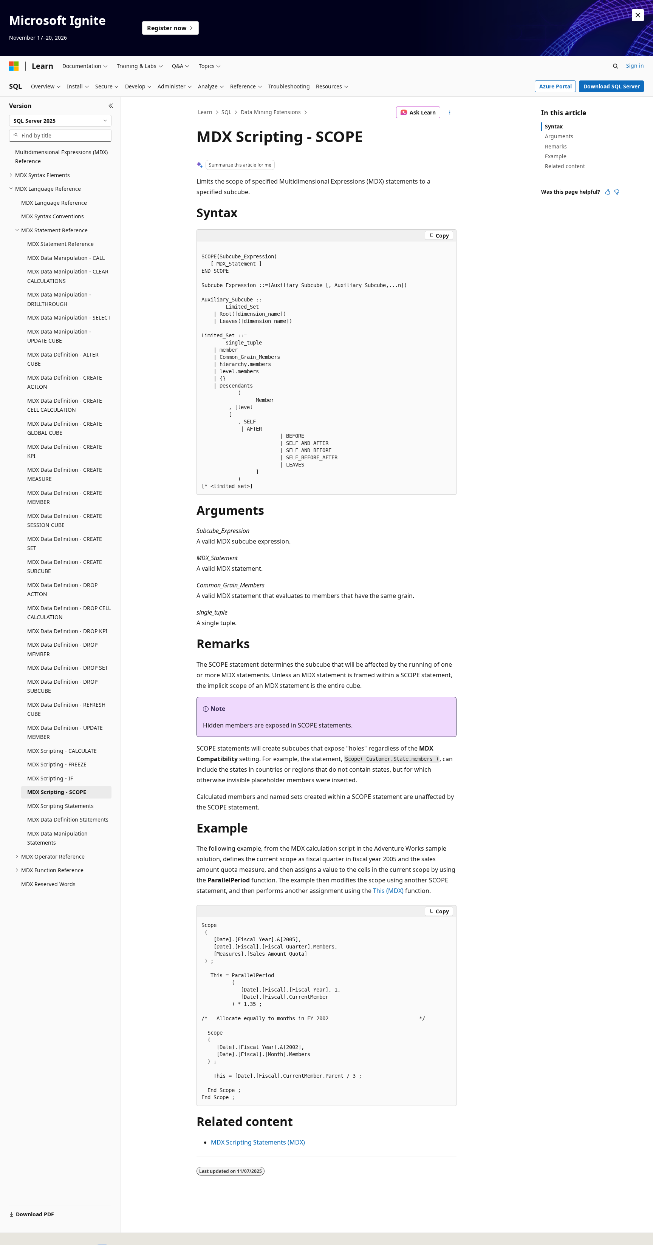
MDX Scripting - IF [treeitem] (50, 778)
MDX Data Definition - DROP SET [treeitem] (67, 667)
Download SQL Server (611, 86)
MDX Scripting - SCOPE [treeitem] (56, 792)
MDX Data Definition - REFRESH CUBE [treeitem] (66, 709)
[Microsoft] (14, 66)
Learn (205, 112)
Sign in (635, 65)
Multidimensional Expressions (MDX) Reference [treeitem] (61, 156)
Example (555, 156)
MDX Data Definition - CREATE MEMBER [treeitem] (64, 497)
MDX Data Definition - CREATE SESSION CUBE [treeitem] (64, 520)
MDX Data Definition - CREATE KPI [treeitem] (64, 451)
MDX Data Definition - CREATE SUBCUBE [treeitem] (64, 566)
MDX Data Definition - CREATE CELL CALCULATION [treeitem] (64, 405)
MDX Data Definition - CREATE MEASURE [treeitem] (64, 474)
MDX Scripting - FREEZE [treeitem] (57, 764)
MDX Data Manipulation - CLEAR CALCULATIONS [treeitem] (67, 276)
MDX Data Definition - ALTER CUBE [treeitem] (63, 359)
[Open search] (615, 66)
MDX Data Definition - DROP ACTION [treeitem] (62, 589)
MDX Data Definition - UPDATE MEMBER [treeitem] (65, 732)
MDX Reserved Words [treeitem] (48, 884)
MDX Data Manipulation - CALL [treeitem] (66, 257)
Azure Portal (555, 86)
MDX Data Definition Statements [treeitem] (67, 819)
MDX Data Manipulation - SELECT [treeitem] (69, 317)
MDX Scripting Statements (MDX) (258, 1142)
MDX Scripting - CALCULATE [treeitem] (62, 750)
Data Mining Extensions (271, 112)
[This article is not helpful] (616, 191)
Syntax (554, 126)
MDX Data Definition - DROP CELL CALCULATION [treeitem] (69, 612)
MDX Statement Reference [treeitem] (60, 243)
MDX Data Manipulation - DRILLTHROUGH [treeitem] (59, 299)
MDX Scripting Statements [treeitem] (60, 805)
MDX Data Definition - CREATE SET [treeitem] (64, 543)
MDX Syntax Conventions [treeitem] (52, 216)
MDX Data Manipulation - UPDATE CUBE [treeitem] (59, 336)
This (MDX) (388, 891)
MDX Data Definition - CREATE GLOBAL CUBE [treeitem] (64, 428)
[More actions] (449, 113)
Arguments (559, 136)
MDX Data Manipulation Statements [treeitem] (57, 838)
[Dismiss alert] (638, 15)
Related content (565, 166)
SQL (226, 112)
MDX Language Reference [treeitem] (54, 202)
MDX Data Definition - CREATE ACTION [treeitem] (64, 382)
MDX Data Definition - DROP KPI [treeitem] (67, 631)
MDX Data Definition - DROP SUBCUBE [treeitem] (62, 686)
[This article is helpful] (607, 191)
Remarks (556, 146)
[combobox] (60, 121)
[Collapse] (111, 106)
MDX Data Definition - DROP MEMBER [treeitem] (62, 649)
